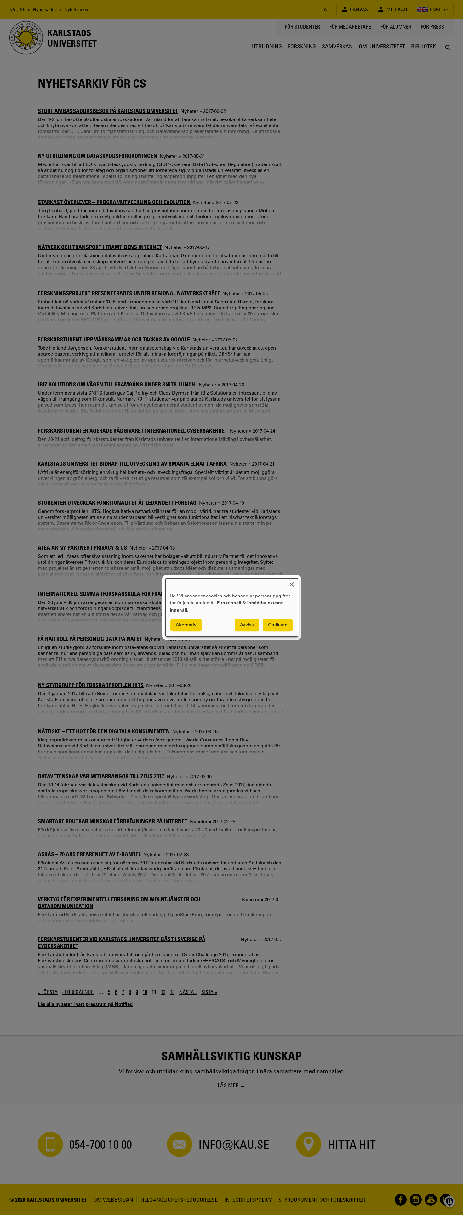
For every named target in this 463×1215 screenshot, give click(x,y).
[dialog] (231, 607)
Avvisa (247, 625)
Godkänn (278, 625)
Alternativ (186, 625)
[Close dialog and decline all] (291, 582)
